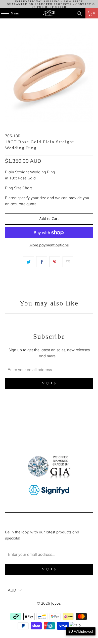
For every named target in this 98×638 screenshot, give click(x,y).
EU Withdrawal (80, 631)
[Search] (79, 13)
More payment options (49, 245)
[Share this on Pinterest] (55, 261)
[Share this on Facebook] (41, 261)
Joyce (55, 603)
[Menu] (2, 13)
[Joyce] (49, 13)
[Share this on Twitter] (28, 261)
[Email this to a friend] (68, 261)
